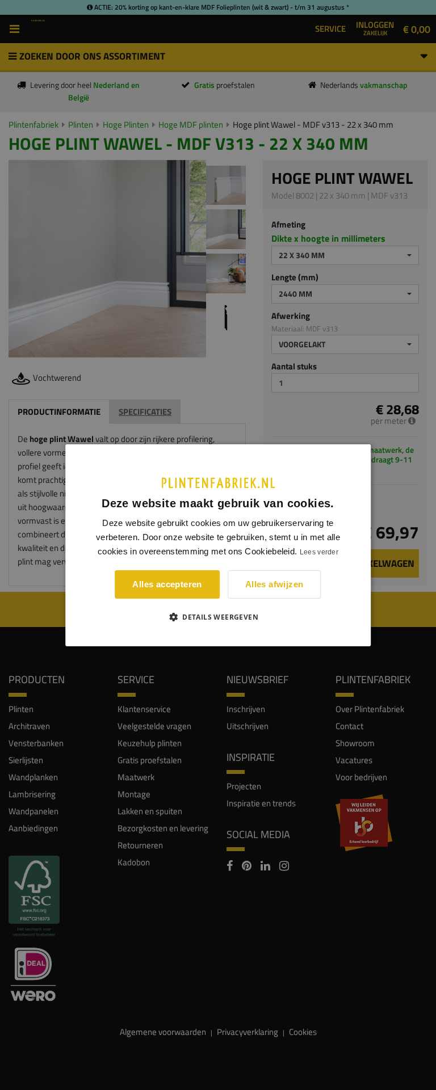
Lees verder (319, 552)
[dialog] (218, 545)
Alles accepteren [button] (167, 584)
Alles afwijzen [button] (274, 584)
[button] (218, 617)
